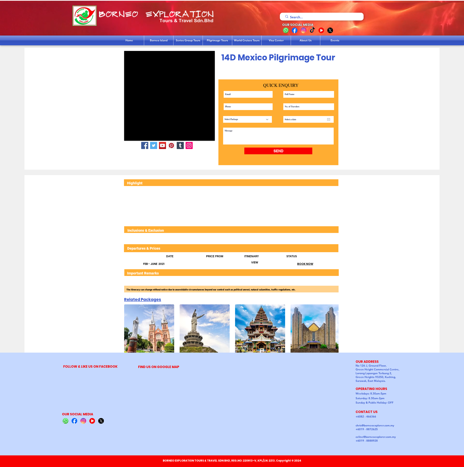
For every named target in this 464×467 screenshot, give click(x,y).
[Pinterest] (171, 145)
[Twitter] (153, 145)
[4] (321, 30)
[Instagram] (189, 145)
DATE (186, 256)
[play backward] (128, 329)
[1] (285, 30)
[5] (330, 30)
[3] (303, 30)
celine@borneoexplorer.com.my (376, 437)
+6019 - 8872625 (367, 429)
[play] (207, 137)
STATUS (291, 256)
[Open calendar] (328, 119)
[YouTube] (162, 145)
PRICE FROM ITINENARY (246, 256)
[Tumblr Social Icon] (180, 145)
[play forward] (334, 329)
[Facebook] (144, 145)
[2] (294, 30)
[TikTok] (312, 30)
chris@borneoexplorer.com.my (375, 425)
